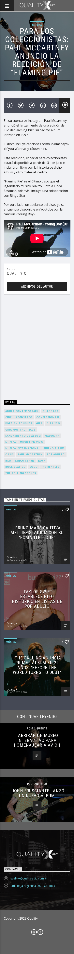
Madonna (52, 435)
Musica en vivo (31, 442)
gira (39, 423)
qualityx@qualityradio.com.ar (28, 878)
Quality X (16, 273)
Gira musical (15, 429)
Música (37, 25)
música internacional (22, 448)
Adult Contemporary (22, 411)
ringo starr (24, 460)
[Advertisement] (37, 348)
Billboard (50, 411)
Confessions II (47, 417)
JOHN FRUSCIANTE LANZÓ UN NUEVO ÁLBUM (38, 793)
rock (42, 460)
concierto (24, 417)
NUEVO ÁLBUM (54, 448)
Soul (33, 466)
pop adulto (56, 454)
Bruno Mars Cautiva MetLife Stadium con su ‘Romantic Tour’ (37, 532)
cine (8, 417)
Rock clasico (15, 466)
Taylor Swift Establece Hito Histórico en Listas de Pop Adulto (37, 599)
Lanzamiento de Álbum (23, 435)
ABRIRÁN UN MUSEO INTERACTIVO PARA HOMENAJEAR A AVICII (37, 740)
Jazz (32, 429)
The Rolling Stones (20, 473)
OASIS (9, 454)
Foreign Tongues (18, 423)
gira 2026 (54, 423)
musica (10, 442)
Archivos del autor (37, 286)
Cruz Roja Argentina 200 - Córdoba (32, 886)
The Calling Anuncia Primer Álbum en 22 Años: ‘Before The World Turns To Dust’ (37, 665)
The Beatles (50, 466)
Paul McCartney (30, 454)
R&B (8, 460)
